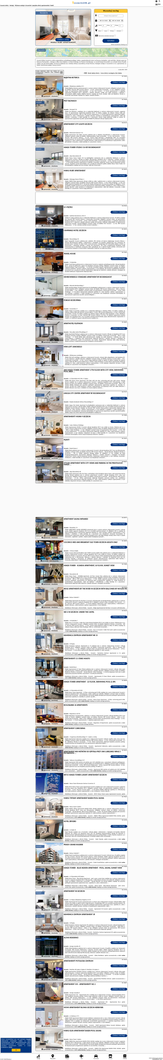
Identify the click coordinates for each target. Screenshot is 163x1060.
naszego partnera (93, 631)
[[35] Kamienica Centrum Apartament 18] (49, 924)
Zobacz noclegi (119, 82)
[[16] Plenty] (49, 449)
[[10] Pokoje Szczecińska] (49, 309)
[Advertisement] (81, 500)
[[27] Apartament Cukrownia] (49, 737)
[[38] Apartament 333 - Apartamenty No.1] (49, 993)
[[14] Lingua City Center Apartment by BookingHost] (49, 402)
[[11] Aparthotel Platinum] (49, 333)
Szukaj (111, 41)
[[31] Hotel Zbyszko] (49, 831)
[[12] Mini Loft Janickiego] (49, 356)
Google (28, 1039)
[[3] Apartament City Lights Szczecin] (49, 133)
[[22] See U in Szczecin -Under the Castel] (49, 621)
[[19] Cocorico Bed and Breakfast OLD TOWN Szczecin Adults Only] (49, 551)
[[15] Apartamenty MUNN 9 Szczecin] (49, 426)
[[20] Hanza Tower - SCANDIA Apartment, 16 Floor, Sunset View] (49, 575)
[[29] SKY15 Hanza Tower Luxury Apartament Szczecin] (49, 784)
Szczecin (38, 79)
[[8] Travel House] (49, 263)
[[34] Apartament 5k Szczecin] (49, 900)
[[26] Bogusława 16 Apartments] (49, 714)
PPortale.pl (8, 1059)
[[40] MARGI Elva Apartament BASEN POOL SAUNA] (49, 1040)
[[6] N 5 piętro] (49, 216)
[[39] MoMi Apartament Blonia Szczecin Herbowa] (49, 1017)
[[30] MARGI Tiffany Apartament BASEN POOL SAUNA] (49, 807)
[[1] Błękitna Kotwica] (49, 87)
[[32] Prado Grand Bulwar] (49, 854)
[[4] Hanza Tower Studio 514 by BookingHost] (49, 157)
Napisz (160, 1059)
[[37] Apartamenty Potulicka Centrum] (49, 970)
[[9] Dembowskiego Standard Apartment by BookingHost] (49, 286)
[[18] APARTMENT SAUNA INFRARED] (49, 528)
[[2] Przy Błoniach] (49, 110)
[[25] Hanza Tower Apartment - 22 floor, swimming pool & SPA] (49, 691)
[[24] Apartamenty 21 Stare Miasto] (49, 668)
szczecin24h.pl (81, 3)
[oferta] (42, 96)
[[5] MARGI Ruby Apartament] (49, 180)
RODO (10, 1047)
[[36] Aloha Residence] (49, 947)
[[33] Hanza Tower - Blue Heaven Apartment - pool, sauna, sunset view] (49, 877)
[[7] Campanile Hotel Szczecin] (49, 240)
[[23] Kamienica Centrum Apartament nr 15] (49, 644)
